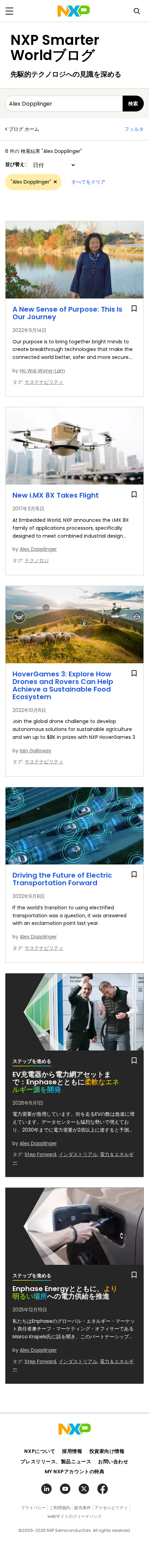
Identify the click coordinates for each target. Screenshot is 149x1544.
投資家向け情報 (107, 1451)
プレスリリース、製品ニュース (55, 1461)
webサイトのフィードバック (74, 1516)
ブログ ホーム (24, 129)
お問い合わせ (113, 1461)
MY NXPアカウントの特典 (75, 1471)
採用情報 (72, 1451)
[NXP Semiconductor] (74, 11)
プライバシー (33, 1508)
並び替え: (16, 164)
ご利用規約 (60, 1508)
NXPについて (39, 1451)
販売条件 (82, 1508)
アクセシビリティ (111, 1508)
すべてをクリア (88, 181)
